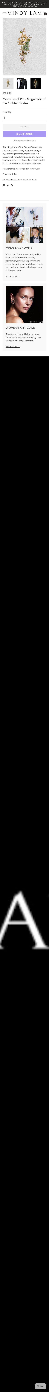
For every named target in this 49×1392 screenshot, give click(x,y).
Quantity (7, 112)
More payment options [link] (24, 140)
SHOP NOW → (13, 276)
